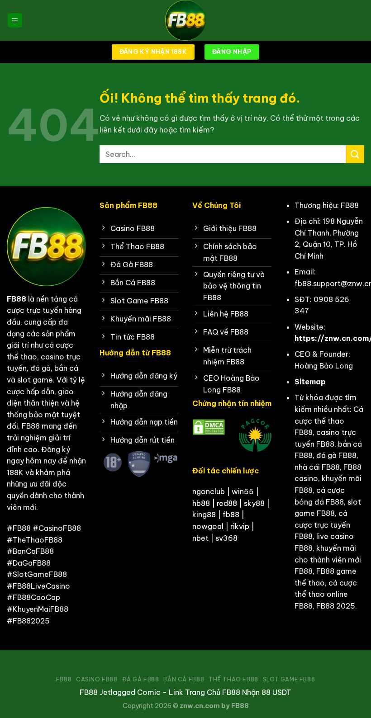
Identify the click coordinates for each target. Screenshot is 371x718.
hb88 (201, 503)
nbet (200, 538)
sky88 (254, 503)
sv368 (226, 538)
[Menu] (15, 20)
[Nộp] (355, 154)
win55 (243, 491)
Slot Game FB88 (289, 679)
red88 (227, 503)
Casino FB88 (97, 679)
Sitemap (310, 381)
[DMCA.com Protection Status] (208, 426)
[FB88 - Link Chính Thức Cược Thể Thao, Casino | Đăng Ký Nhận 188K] (185, 20)
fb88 (231, 514)
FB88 (16, 298)
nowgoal (208, 526)
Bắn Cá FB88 (183, 679)
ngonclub (208, 491)
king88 (204, 514)
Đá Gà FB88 (140, 679)
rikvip (239, 526)
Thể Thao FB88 (233, 679)
